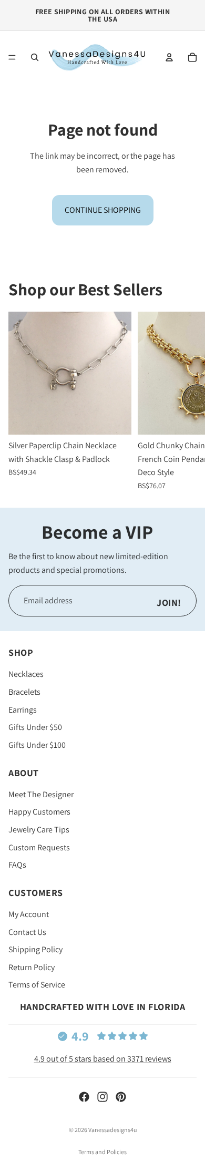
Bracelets (24, 691)
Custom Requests (39, 846)
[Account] (169, 57)
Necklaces (26, 674)
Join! (169, 602)
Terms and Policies (102, 1152)
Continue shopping (103, 209)
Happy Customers (39, 811)
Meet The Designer (41, 794)
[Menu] (12, 57)
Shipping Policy (35, 949)
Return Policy (31, 967)
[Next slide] (185, 401)
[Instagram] (102, 1096)
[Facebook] (84, 1096)
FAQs (17, 864)
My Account (28, 914)
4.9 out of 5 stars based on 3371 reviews (102, 1058)
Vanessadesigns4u (112, 1130)
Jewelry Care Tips (38, 829)
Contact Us (27, 932)
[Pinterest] (121, 1096)
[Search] (34, 57)
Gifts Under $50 (35, 727)
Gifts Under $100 (37, 744)
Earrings (22, 709)
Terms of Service (36, 984)
